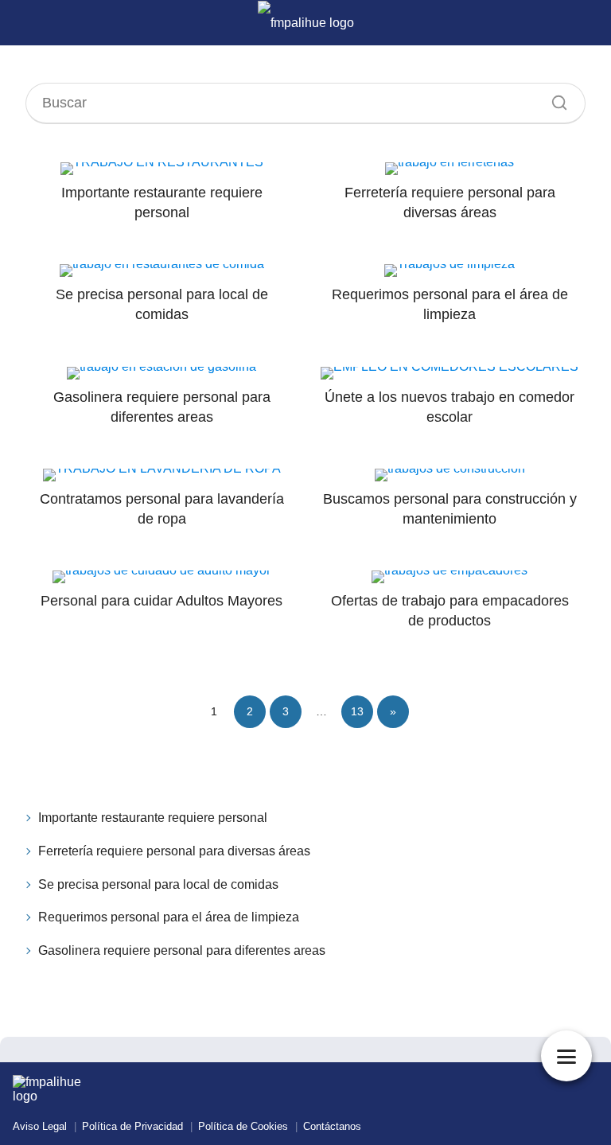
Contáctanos (332, 1126)
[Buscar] (554, 99)
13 (357, 711)
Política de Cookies (243, 1126)
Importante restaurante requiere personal (152, 817)
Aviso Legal (40, 1126)
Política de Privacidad (132, 1126)
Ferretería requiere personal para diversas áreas (174, 851)
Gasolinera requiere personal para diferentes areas (181, 950)
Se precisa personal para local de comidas (158, 884)
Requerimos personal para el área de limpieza (168, 917)
